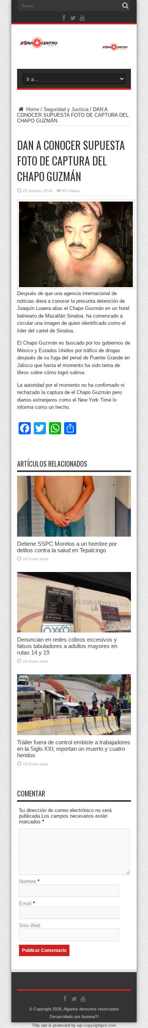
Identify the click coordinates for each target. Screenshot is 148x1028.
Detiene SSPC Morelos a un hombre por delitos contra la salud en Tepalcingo (67, 546)
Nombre (27, 881)
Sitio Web (29, 925)
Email (25, 903)
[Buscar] (125, 5)
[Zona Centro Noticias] (74, 47)
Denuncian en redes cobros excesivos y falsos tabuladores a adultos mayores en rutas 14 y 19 (67, 646)
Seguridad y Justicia (66, 109)
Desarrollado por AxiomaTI (74, 1016)
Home (32, 109)
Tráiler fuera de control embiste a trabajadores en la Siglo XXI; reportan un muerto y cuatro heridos (73, 748)
